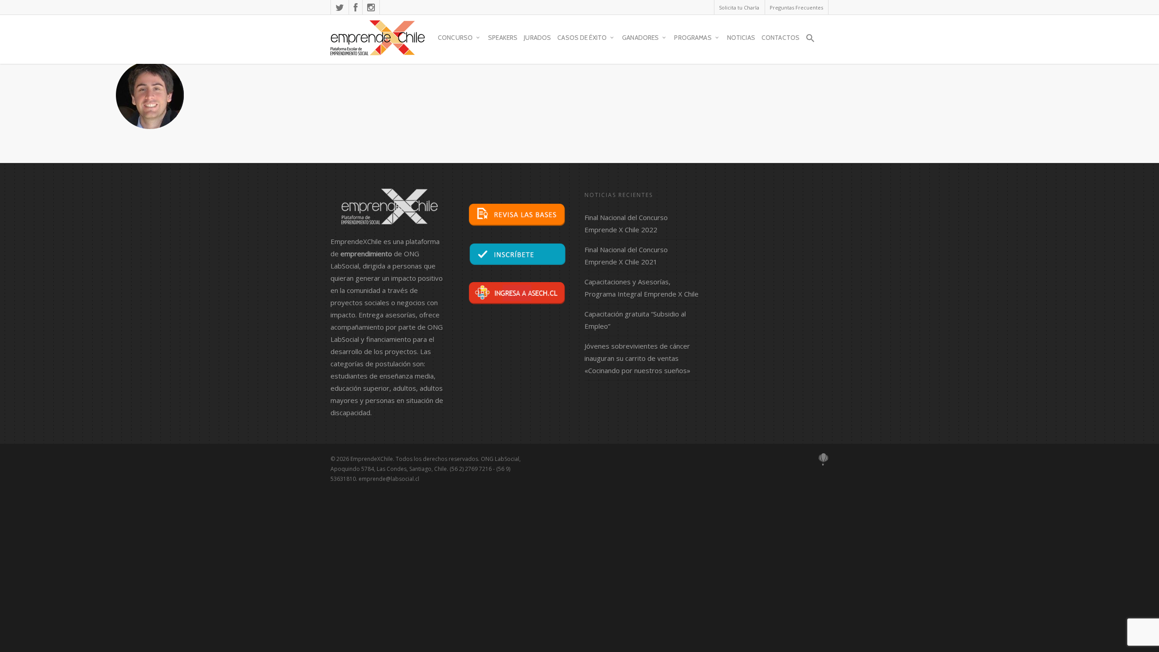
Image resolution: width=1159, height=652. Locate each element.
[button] (810, 42)
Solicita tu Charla (739, 7)
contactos (780, 38)
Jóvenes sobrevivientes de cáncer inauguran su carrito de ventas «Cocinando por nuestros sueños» (637, 358)
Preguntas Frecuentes (796, 7)
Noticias (741, 38)
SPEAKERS (502, 38)
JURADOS (537, 38)
